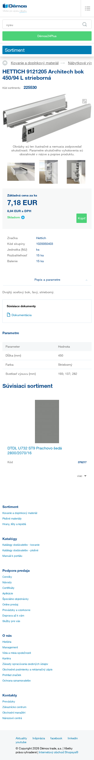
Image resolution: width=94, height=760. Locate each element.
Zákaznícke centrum (14, 707)
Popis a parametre (47, 279)
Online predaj (10, 604)
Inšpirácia (39, 738)
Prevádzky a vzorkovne (16, 610)
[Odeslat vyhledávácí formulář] (84, 24)
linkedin (73, 738)
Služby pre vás (11, 621)
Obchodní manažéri (13, 712)
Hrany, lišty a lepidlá (14, 524)
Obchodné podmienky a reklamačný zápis (27, 669)
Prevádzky (8, 701)
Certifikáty (8, 588)
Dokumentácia (22, 315)
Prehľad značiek (11, 675)
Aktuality (21, 738)
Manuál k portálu (12, 556)
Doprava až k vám (13, 615)
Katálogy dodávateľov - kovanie (21, 544)
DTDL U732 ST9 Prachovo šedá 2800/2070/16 (34, 450)
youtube (21, 742)
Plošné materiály (12, 518)
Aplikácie (7, 593)
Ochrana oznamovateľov (16, 680)
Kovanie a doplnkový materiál (35, 63)
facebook (56, 738)
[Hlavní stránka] (6, 62)
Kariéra (6, 658)
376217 (82, 462)
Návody (7, 582)
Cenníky (7, 576)
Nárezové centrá (12, 718)
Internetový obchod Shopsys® (58, 752)
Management (10, 647)
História (6, 641)
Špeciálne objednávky (15, 599)
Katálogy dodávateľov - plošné (20, 550)
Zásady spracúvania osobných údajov (25, 664)
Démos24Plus (47, 36)
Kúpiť (81, 218)
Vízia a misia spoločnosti (16, 653)
